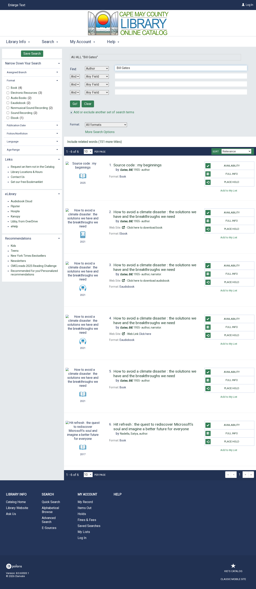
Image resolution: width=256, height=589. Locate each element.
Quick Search (51, 502)
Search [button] (48, 41)
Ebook (15, 117)
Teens (15, 251)
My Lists (84, 532)
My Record (85, 502)
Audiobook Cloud (21, 201)
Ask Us (11, 514)
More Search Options (100, 132)
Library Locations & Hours (27, 172)
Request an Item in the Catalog (32, 167)
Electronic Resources (24, 92)
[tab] (32, 62)
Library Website (17, 508)
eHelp (14, 226)
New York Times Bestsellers (28, 256)
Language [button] (12, 141)
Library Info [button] (16, 41)
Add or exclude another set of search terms (103, 112)
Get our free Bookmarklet (27, 182)
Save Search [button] (32, 53)
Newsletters (18, 260)
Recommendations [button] (18, 238)
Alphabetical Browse (50, 510)
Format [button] (11, 80)
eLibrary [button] (10, 194)
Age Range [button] (13, 149)
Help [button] (111, 41)
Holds (82, 514)
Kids (13, 245)
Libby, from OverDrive (24, 221)
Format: (75, 124)
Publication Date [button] (16, 125)
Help (118, 494)
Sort (216, 151)
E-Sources (49, 528)
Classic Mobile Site (233, 579)
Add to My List (228, 190)
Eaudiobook (18, 103)
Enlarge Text (16, 5)
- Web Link (131, 333)
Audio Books (19, 98)
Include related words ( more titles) (94, 142)
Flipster (15, 206)
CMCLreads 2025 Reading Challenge (34, 265)
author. (135, 169)
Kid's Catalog (233, 571)
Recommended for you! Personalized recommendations (34, 272)
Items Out (84, 508)
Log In (249, 4)
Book (14, 87)
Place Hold (231, 182)
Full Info (232, 173)
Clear (87, 104)
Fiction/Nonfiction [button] (17, 133)
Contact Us (18, 177)
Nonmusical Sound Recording (29, 108)
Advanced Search (49, 520)
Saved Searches (89, 526)
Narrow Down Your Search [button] (23, 63)
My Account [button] (81, 41)
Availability (232, 165)
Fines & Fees (87, 520)
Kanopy (15, 216)
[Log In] (243, 4)
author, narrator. (141, 274)
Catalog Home (16, 502)
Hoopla (15, 211)
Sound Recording (22, 112)
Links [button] (9, 159)
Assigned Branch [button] (17, 72)
